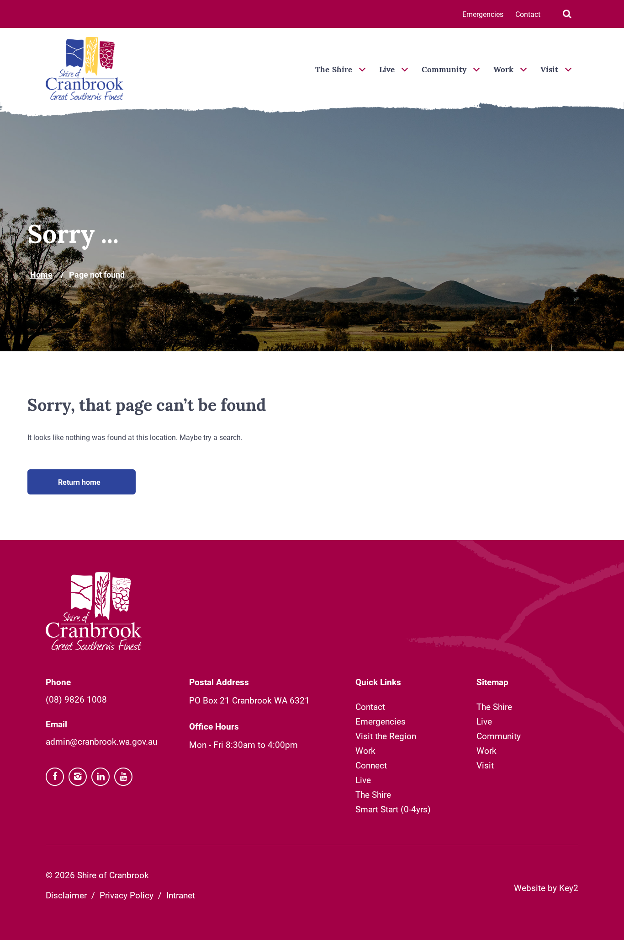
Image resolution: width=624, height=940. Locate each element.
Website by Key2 (546, 887)
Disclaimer (66, 895)
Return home (79, 482)
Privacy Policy (126, 895)
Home (41, 274)
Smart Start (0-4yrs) (393, 809)
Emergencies (482, 14)
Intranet (180, 895)
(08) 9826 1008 (76, 699)
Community (444, 70)
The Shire (333, 70)
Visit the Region (385, 735)
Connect (371, 765)
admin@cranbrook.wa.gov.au (101, 741)
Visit (549, 70)
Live (387, 70)
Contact (527, 14)
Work (503, 70)
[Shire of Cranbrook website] (84, 69)
